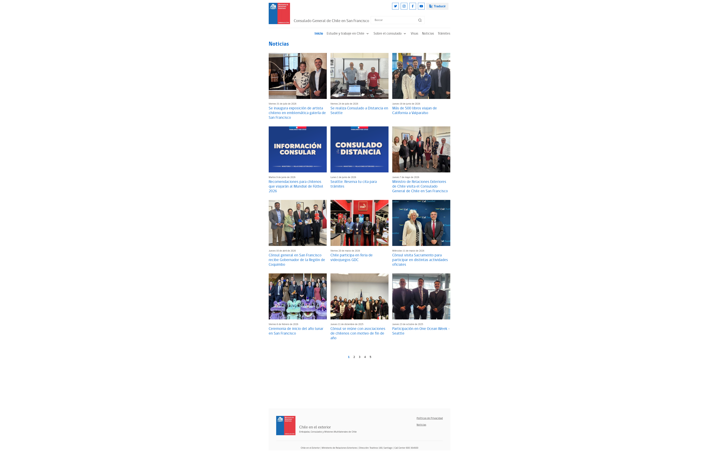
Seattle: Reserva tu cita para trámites (353, 184)
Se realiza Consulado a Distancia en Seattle (359, 110)
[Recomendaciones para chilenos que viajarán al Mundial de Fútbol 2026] (298, 149)
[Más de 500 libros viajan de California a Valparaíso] (421, 76)
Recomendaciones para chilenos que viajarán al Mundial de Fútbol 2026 (296, 186)
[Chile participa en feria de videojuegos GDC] (359, 223)
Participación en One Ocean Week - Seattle (421, 331)
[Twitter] (395, 6)
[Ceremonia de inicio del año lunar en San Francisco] (298, 296)
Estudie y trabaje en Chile (345, 33)
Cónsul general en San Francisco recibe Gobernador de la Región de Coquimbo (297, 259)
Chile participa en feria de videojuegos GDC (351, 257)
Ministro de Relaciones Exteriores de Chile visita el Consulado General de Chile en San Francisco (420, 186)
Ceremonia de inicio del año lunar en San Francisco (296, 331)
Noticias (428, 33)
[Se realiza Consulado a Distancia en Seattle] (359, 76)
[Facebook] (412, 6)
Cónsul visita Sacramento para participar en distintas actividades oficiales (420, 259)
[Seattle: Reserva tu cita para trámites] (359, 149)
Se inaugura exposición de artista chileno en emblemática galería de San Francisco (297, 112)
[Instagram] (404, 6)
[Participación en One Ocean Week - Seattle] (421, 296)
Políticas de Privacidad (430, 418)
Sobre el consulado (388, 33)
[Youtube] (421, 6)
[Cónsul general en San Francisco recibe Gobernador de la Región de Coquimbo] (298, 223)
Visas (414, 33)
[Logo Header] (279, 13)
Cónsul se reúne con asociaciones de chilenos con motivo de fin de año (357, 333)
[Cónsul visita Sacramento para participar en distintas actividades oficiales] (421, 223)
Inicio (319, 33)
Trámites (444, 33)
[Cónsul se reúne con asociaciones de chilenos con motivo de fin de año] (359, 296)
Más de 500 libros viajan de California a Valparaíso (414, 110)
